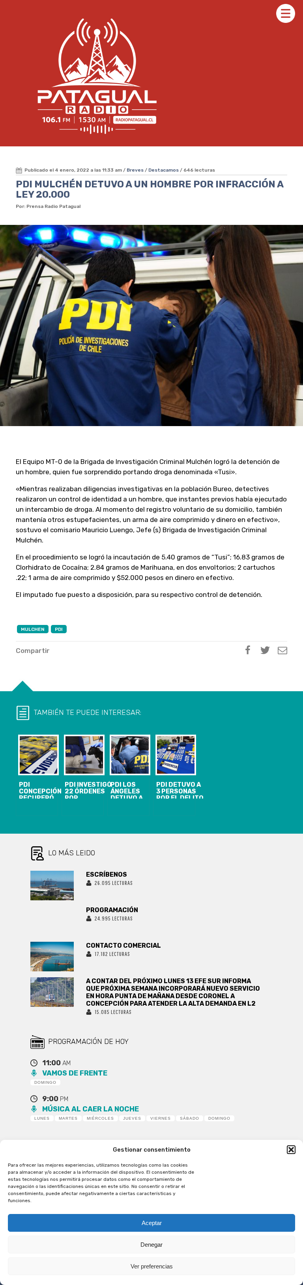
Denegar (151, 1244)
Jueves (132, 1118)
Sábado (189, 1118)
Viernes (160, 1118)
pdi (59, 629)
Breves (135, 170)
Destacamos (163, 170)
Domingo (45, 1082)
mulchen (33, 629)
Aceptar (152, 1223)
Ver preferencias (152, 1266)
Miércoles (100, 1118)
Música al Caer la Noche (90, 1109)
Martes (68, 1118)
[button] (291, 1150)
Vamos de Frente (74, 1073)
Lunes (42, 1118)
